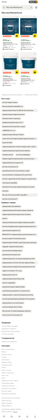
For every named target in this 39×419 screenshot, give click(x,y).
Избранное (19, 416)
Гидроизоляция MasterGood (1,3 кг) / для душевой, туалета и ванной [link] (10, 43)
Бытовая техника (7, 354)
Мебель (4, 352)
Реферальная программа (9, 341)
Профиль (35, 416)
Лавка (12, 416)
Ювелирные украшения (9, 393)
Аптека (4, 367)
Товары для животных (8, 386)
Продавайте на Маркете (9, 329)
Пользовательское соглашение (11, 398)
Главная (4, 416)
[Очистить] (31, 7)
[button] (36, 7)
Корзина (27, 416)
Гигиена (4, 357)
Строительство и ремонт (9, 388)
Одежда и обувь (7, 362)
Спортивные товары (8, 383)
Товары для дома (7, 365)
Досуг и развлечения (8, 349)
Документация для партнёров (11, 331)
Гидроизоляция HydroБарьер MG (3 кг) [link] (28, 79)
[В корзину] (17, 35)
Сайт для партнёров (8, 334)
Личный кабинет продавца (10, 326)
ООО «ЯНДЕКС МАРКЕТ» (14, 409)
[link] (10, 102)
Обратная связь (6, 400)
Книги (3, 378)
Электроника (6, 359)
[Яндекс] (15, 412)
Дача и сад (5, 375)
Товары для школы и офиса (10, 380)
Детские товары (7, 391)
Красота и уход (6, 370)
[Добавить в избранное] (17, 17)
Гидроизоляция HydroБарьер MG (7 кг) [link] (10, 79)
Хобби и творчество (8, 373)
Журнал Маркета (7, 406)
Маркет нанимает (7, 403)
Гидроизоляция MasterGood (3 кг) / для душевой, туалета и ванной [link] (28, 43)
